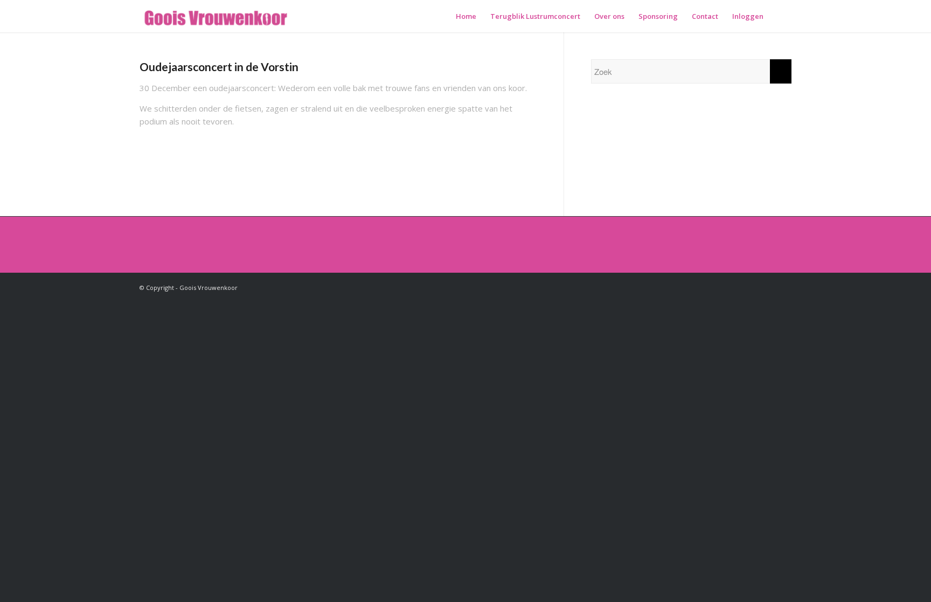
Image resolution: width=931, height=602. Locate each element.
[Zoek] (780, 16)
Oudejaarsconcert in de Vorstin (219, 66)
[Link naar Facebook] (783, 287)
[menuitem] (466, 16)
